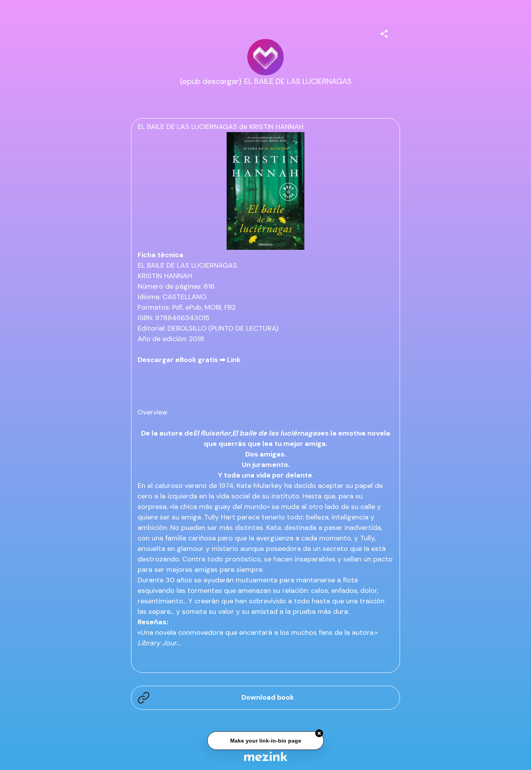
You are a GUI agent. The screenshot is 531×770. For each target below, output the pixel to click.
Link (234, 359)
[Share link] (384, 33)
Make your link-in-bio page (265, 740)
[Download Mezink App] (265, 756)
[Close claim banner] (319, 732)
